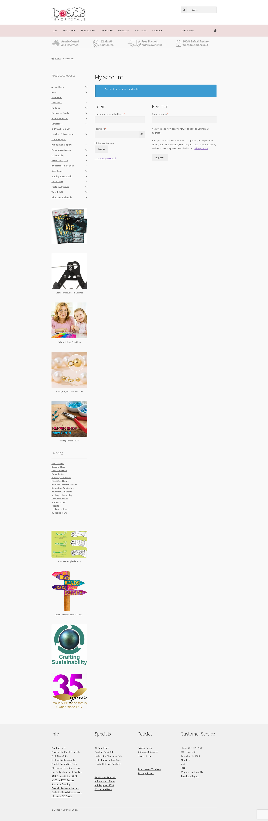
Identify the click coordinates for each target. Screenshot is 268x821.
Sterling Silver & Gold (61, 176)
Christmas (56, 102)
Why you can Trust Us (192, 772)
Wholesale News (103, 789)
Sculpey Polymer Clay (61, 495)
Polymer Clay (57, 155)
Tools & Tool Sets (60, 509)
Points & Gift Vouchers (149, 769)
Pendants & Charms (61, 150)
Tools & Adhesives (60, 186)
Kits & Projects (58, 139)
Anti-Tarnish (57, 463)
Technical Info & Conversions (66, 792)
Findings (55, 107)
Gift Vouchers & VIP (60, 128)
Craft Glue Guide (59, 756)
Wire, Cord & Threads (61, 197)
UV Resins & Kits (59, 512)
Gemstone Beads (59, 118)
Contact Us (107, 30)
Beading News (88, 30)
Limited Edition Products (108, 764)
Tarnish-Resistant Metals (65, 788)
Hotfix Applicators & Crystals (66, 772)
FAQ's (184, 768)
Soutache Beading (61, 784)
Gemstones (57, 123)
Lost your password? (105, 158)
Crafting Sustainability (63, 759)
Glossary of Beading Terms (65, 768)
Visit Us (184, 764)
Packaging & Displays (61, 144)
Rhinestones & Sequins (62, 165)
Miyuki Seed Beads (60, 481)
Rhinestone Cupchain (61, 491)
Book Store (56, 97)
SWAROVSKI (57, 181)
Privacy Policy (145, 748)
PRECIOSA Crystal (59, 160)
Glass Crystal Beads (61, 477)
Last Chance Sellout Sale (108, 759)
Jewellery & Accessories (62, 134)
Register (159, 157)
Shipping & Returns (148, 752)
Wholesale (123, 30)
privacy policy (201, 148)
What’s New (69, 30)
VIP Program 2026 (104, 785)
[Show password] (142, 134)
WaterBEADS (57, 192)
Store (54, 30)
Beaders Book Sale (104, 752)
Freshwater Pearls (60, 113)
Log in (101, 148)
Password (105, 128)
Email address (164, 114)
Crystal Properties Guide (64, 764)
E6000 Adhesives (59, 470)
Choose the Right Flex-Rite (65, 752)
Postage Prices (146, 773)
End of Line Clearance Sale (108, 756)
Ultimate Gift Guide (61, 796)
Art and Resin (57, 86)
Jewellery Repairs (190, 776)
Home (58, 58)
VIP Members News (105, 781)
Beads (54, 92)
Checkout (157, 30)
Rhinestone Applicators (62, 488)
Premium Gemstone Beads (64, 484)
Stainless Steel (58, 502)
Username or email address (114, 114)
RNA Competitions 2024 (64, 776)
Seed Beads (57, 171)
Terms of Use (145, 756)
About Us (185, 759)
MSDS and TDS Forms (62, 780)
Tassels (55, 505)
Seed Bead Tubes (59, 498)
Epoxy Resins (57, 474)
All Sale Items (102, 748)
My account (141, 30)
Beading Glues (58, 467)
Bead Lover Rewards (105, 777)
